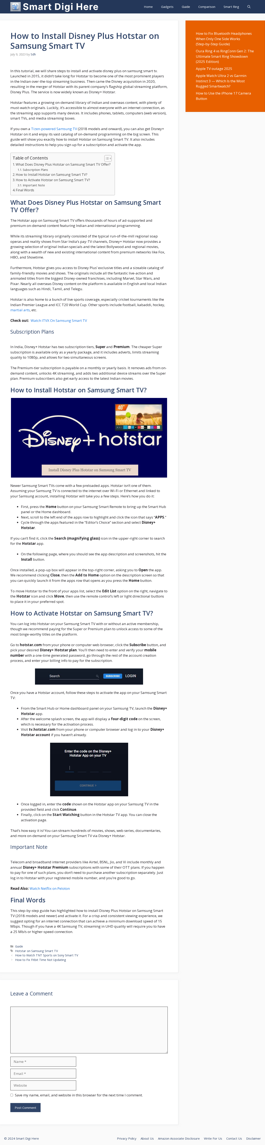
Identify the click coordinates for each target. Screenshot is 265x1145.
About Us (147, 1138)
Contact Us (234, 1138)
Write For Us (213, 1138)
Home (148, 7)
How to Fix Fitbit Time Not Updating (40, 960)
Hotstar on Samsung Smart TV (36, 951)
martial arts (20, 310)
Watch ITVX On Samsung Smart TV (59, 320)
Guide (186, 7)
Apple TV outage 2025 (214, 68)
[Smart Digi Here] (15, 6)
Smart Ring (231, 7)
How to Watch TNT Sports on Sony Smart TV (46, 955)
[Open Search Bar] (249, 6)
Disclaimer (253, 1138)
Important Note (34, 185)
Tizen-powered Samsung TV (54, 128)
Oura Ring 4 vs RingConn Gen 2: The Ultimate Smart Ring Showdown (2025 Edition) (225, 56)
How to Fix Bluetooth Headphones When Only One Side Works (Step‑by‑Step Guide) (224, 38)
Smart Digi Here (61, 6)
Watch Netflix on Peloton (50, 888)
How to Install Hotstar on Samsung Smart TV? (51, 174)
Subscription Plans (35, 170)
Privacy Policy (126, 1138)
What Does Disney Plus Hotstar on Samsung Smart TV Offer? (63, 164)
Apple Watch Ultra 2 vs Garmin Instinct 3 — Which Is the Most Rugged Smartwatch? (221, 81)
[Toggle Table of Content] (106, 158)
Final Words (25, 190)
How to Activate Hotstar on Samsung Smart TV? (53, 180)
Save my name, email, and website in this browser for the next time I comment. (79, 1095)
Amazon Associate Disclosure (179, 1138)
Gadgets (167, 7)
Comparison (206, 7)
